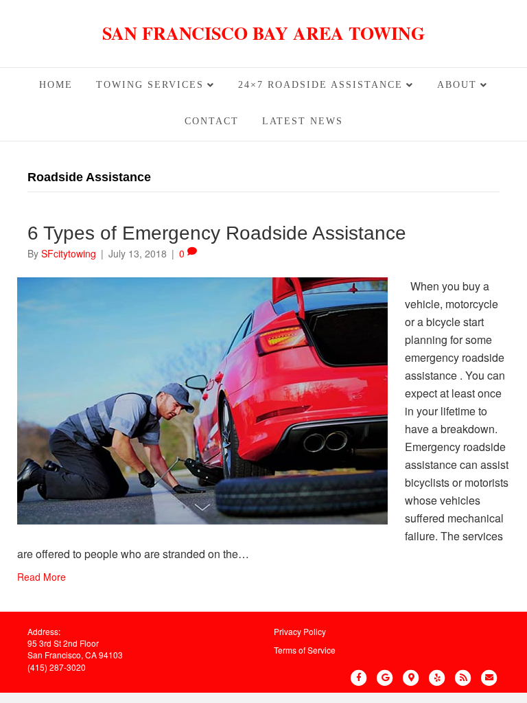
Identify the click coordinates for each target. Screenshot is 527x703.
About (457, 85)
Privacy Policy (300, 631)
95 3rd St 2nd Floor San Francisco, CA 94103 (75, 648)
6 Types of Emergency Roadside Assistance (216, 233)
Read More (41, 577)
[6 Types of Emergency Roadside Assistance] (202, 399)
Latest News (302, 121)
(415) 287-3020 (56, 667)
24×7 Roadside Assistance (320, 85)
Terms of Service (305, 650)
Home (56, 85)
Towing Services (150, 85)
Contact (212, 121)
